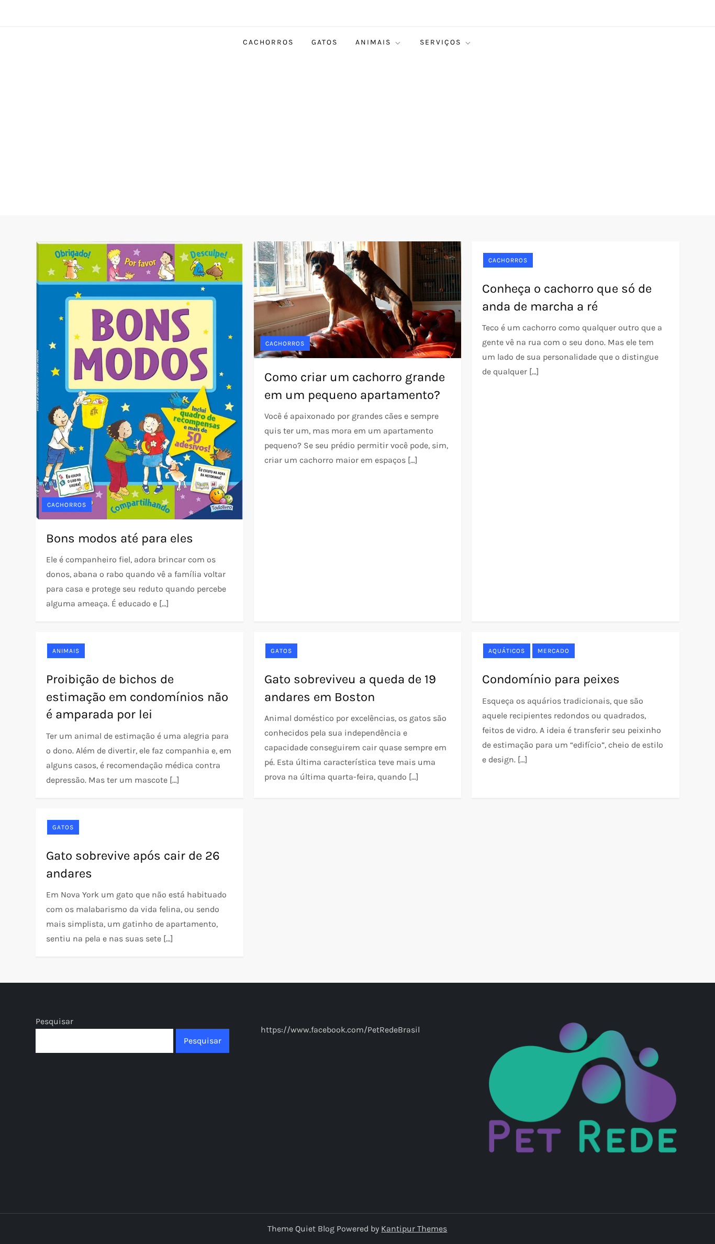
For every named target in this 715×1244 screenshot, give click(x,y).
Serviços (440, 42)
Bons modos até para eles (119, 538)
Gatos (324, 42)
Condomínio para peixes (551, 679)
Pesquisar (54, 1021)
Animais (373, 42)
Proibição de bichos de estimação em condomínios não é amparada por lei (137, 696)
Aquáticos (506, 650)
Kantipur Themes (414, 1229)
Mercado (553, 650)
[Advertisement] (357, 136)
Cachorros (268, 42)
